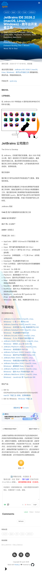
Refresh (21, 521)
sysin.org (13, 81)
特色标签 (4, 529)
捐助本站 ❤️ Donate (21, 408)
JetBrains (32, 12)
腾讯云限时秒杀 (7, 545)
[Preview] (8, 504)
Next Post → (34, 429)
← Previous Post (10, 429)
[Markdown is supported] (5, 504)
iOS (19, 12)
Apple (13, 12)
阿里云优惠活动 (18, 545)
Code (24, 12)
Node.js (17, 564)
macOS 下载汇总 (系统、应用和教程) (17, 395)
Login (35, 504)
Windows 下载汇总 (25, 399)
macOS (7, 12)
